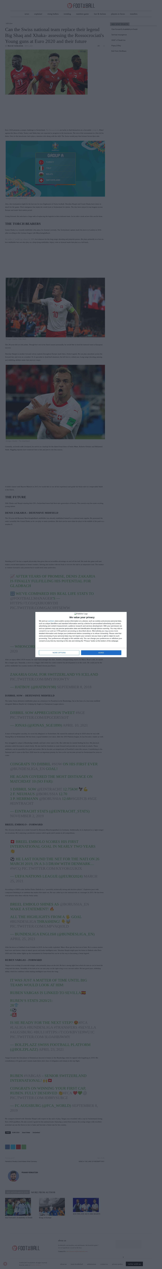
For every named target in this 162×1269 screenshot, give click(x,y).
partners (51, 621)
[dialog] (81, 634)
